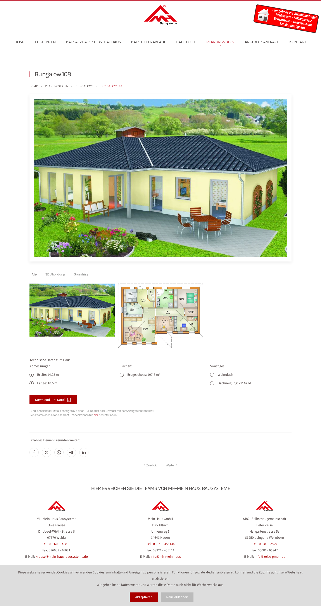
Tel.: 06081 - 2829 (264, 544)
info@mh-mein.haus (165, 556)
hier (95, 415)
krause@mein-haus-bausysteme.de (62, 556)
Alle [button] (34, 274)
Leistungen (45, 42)
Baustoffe (186, 42)
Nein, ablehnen (177, 597)
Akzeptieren (143, 597)
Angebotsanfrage (262, 42)
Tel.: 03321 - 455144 (160, 544)
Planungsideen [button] (220, 42)
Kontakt (298, 42)
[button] (72, 310)
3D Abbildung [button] (55, 274)
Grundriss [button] (81, 274)
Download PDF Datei (50, 400)
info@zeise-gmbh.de (270, 556)
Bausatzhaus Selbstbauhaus (93, 42)
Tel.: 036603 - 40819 (56, 544)
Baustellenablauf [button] (148, 42)
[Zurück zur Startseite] (160, 15)
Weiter (170, 465)
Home (19, 42)
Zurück (151, 465)
